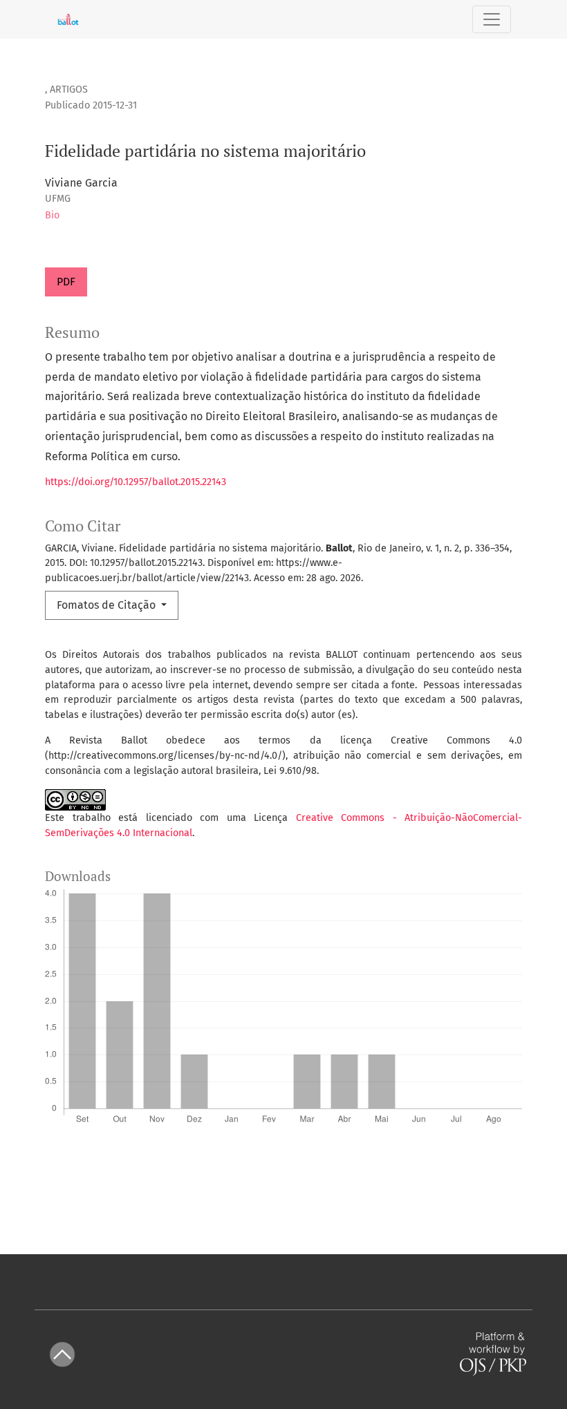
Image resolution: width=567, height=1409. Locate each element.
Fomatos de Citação (107, 605)
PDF (66, 281)
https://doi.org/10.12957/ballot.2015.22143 (135, 482)
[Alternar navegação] (491, 19)
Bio (52, 215)
